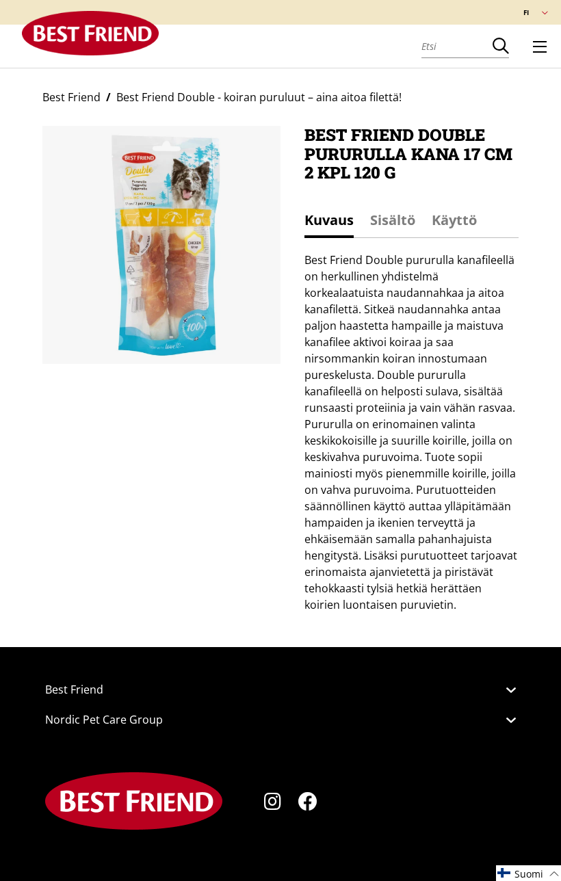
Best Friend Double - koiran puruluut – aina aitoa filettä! (259, 97)
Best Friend (71, 97)
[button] (528, 873)
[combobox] (457, 45)
